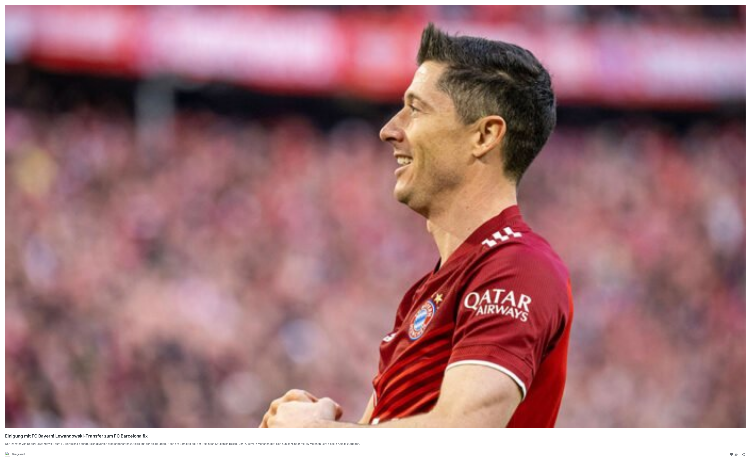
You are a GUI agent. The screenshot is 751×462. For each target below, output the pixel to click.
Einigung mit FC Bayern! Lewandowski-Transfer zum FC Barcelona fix (76, 435)
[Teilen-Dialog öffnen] (743, 453)
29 (736, 454)
